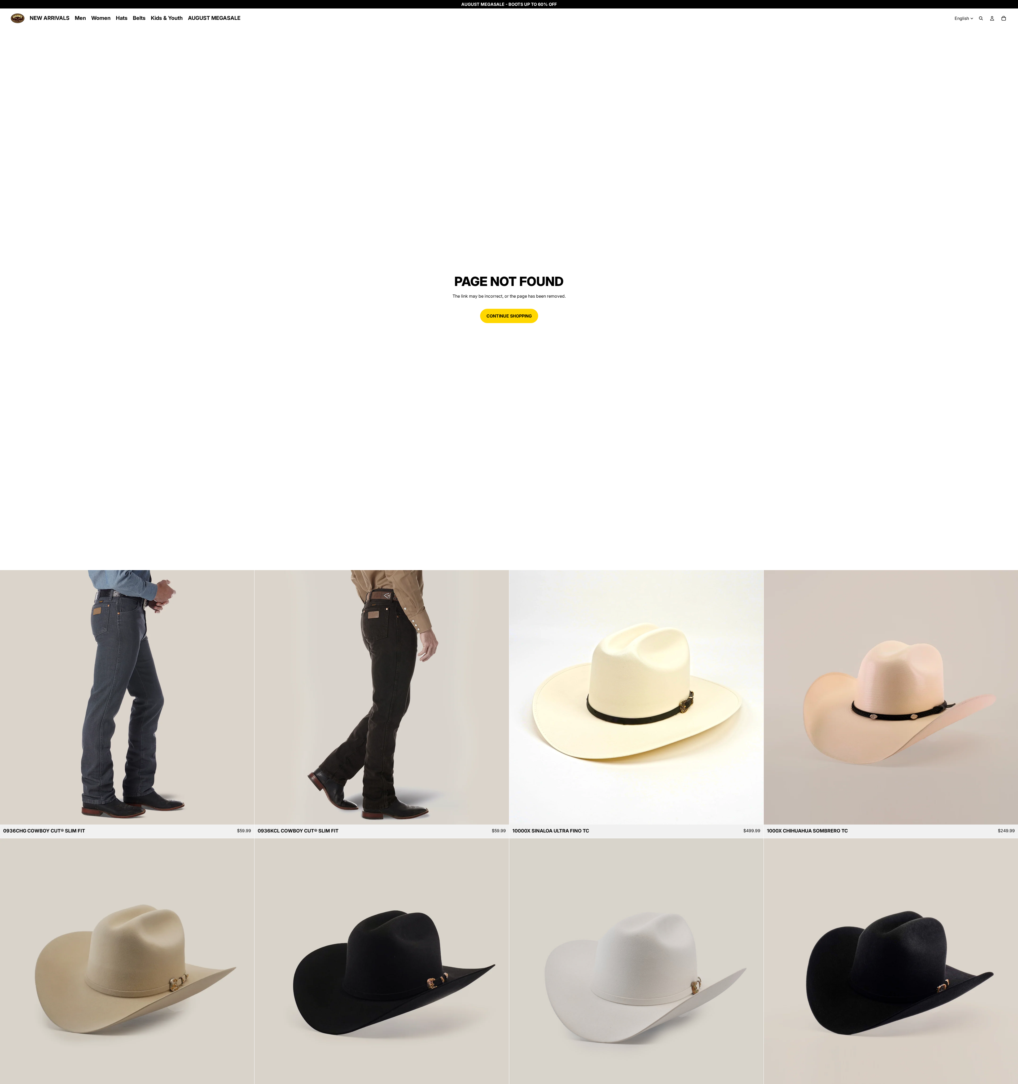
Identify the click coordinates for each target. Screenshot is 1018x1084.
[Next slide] (246, 697)
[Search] (981, 18)
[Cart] (1004, 18)
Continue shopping (509, 316)
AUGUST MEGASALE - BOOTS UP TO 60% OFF (509, 4)
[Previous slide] (8, 697)
